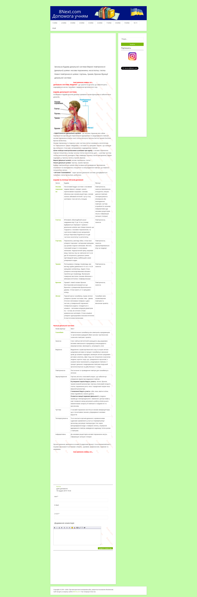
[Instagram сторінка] (132, 56)
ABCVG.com (76, 592)
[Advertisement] (83, 50)
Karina (58, 486)
